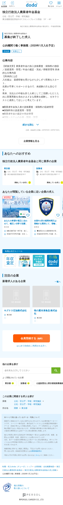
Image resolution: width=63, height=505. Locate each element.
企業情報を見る (31, 141)
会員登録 (4, 6)
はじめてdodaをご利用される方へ (31, 346)
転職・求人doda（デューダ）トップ (17, 467)
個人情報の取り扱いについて (21, 486)
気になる (51, 6)
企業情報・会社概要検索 (44, 467)
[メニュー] (59, 4)
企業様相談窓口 (36, 451)
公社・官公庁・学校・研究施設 (27, 401)
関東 (16, 408)
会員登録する (31, 338)
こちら (36, 455)
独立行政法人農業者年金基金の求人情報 (41, 470)
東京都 (24, 408)
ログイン (12, 6)
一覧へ (58, 282)
